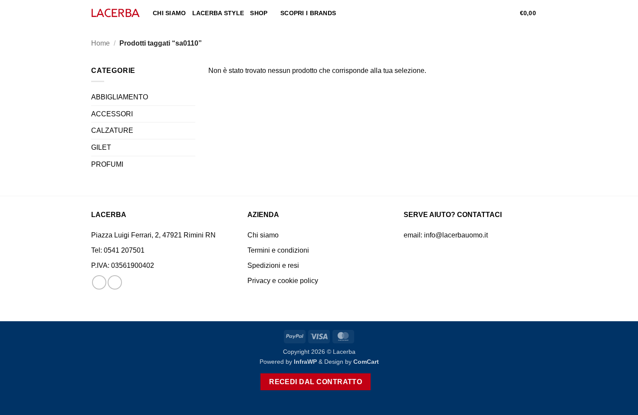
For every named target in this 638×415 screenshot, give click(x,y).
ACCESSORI (112, 114)
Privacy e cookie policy (282, 280)
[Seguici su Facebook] (99, 282)
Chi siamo (169, 13)
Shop (258, 13)
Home (100, 43)
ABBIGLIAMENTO (119, 97)
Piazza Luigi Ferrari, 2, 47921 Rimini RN (153, 235)
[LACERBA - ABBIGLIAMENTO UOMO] (115, 13)
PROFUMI (107, 164)
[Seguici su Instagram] (115, 282)
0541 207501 (124, 250)
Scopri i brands (308, 13)
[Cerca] (482, 13)
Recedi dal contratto (315, 381)
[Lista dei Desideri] (509, 13)
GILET (101, 147)
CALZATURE (112, 130)
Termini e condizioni (278, 250)
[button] (496, 13)
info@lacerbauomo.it (456, 235)
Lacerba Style (218, 13)
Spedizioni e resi (273, 265)
